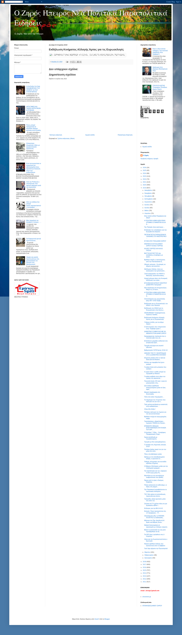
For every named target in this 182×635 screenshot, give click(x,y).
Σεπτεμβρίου (148, 199)
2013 (145, 576)
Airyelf (96, 619)
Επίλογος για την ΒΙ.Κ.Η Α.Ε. (153, 508)
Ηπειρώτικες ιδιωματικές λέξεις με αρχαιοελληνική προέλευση (33, 146)
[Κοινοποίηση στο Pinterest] (80, 62)
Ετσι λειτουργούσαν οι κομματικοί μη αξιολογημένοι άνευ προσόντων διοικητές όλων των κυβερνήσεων (33, 168)
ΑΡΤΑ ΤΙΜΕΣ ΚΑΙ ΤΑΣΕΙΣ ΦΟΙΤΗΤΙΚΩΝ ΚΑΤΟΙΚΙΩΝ (33, 108)
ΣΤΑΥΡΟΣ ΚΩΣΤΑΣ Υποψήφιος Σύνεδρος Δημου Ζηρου (160, 87)
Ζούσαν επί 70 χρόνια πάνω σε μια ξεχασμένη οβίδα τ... (155, 504)
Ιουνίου (147, 208)
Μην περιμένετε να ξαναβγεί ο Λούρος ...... (33, 221)
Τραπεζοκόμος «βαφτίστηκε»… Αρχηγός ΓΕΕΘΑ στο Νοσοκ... (155, 422)
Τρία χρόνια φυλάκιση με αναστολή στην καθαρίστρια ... (155, 405)
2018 (145, 561)
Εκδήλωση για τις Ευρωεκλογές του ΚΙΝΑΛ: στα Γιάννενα (156, 304)
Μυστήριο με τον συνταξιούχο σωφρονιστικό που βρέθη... (154, 476)
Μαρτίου (147, 552)
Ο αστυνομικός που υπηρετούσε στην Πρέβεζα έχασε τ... (155, 327)
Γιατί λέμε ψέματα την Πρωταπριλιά (156, 548)
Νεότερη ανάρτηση (56, 135)
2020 (145, 185)
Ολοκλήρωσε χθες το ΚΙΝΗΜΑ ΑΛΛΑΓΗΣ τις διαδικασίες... (154, 516)
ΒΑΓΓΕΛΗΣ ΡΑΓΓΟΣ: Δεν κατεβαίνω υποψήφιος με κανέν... (153, 255)
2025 (145, 170)
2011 (145, 582)
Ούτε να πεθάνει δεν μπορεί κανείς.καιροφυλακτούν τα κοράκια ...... (33, 204)
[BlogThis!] (73, 62)
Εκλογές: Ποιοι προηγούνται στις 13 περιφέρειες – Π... (155, 512)
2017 (145, 564)
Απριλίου (147, 213)
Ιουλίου (147, 205)
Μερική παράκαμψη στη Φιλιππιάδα (152, 393)
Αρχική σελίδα (90, 135)
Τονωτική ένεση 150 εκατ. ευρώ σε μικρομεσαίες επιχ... (155, 382)
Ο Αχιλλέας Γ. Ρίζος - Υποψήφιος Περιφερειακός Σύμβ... (155, 433)
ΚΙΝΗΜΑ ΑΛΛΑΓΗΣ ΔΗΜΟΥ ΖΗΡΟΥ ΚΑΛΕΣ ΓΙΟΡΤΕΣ (153, 245)
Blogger (107, 619)
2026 (145, 167)
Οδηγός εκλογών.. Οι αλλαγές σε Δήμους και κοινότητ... (155, 265)
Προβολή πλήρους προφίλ (149, 159)
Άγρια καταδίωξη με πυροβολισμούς (150, 438)
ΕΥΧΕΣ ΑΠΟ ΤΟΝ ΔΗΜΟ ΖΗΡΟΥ (155, 241)
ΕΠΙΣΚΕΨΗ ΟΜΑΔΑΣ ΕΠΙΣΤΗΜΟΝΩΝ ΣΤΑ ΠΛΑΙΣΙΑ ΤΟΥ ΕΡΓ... (155, 428)
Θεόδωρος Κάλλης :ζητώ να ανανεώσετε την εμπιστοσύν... (155, 270)
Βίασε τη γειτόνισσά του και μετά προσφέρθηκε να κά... (155, 530)
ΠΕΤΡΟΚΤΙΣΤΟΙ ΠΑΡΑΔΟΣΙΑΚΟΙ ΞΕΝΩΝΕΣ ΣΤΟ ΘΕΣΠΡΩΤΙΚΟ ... (155, 236)
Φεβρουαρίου (149, 555)
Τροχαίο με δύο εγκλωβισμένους (155, 442)
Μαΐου (146, 210)
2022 (145, 179)
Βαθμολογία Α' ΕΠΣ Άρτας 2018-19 (156, 350)
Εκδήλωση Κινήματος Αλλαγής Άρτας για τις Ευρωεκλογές (154, 318)
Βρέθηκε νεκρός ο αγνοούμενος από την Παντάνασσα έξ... (154, 260)
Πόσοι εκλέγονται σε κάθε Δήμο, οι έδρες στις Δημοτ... (155, 486)
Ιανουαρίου (148, 558)
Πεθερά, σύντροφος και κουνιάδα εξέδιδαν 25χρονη (155, 462)
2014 (145, 573)
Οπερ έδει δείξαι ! (150, 409)
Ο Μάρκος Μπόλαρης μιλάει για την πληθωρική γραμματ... (156, 467)
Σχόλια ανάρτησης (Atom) (66, 138)
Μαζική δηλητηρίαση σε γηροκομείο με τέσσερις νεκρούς (155, 526)
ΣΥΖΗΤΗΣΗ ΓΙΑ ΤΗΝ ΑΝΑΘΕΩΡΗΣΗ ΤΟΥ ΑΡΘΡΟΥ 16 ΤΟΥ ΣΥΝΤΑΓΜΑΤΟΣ (33, 89)
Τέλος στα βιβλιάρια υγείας (153, 454)
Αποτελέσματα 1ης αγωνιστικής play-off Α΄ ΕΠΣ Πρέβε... (154, 299)
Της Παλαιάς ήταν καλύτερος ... (154, 227)
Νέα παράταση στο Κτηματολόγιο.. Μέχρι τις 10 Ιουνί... (155, 288)
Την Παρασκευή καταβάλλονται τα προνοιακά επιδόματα (155, 490)
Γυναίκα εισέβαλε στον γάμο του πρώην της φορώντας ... (154, 377)
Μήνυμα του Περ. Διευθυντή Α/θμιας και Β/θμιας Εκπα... (154, 521)
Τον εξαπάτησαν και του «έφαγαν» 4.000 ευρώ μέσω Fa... (155, 472)
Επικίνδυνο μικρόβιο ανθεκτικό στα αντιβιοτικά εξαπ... (156, 342)
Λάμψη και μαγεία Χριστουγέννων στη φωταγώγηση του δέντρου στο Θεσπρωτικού (32, 260)
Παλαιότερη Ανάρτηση (125, 135)
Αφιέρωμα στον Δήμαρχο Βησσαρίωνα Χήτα (160, 69)
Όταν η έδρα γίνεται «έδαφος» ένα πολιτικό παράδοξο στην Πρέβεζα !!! (160, 51)
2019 (145, 188)
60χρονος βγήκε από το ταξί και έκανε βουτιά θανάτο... (154, 358)
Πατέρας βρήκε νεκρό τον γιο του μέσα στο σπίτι (155, 450)
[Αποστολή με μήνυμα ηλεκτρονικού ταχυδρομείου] (71, 62)
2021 (145, 182)
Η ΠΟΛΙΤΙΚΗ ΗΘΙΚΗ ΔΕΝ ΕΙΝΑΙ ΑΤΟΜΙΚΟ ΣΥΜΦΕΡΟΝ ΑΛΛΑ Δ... (155, 222)
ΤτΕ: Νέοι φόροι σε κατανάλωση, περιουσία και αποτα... (155, 495)
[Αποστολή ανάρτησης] (67, 61)
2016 (145, 567)
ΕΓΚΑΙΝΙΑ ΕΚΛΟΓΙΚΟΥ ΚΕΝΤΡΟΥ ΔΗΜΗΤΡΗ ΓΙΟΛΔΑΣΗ (155, 284)
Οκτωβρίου (148, 196)
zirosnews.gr (146, 597)
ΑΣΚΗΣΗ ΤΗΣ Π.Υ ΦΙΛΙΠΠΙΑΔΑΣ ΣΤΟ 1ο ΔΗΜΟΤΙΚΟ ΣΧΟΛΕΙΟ (155, 354)
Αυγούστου (148, 202)
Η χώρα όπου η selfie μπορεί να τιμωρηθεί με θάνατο (154, 372)
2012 (145, 579)
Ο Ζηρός (146, 155)
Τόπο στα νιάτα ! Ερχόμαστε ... (154, 397)
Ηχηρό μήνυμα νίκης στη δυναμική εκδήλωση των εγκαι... (155, 279)
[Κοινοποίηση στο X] (76, 62)
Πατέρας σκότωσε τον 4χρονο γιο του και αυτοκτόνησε (155, 413)
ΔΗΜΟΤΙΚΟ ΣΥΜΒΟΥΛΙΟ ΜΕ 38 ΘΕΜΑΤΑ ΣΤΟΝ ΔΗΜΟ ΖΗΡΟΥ (155, 332)
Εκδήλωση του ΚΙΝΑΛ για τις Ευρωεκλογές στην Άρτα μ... (154, 309)
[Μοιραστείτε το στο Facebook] (78, 62)
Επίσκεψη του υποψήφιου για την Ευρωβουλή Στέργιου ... (155, 231)
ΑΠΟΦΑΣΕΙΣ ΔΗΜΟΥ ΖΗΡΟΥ (152, 606)
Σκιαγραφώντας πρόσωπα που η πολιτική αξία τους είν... (155, 337)
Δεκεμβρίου (148, 190)
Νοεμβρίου (148, 193)
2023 (145, 176)
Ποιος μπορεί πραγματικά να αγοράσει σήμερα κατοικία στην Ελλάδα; (33, 127)
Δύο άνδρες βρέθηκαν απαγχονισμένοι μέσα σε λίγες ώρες (155, 387)
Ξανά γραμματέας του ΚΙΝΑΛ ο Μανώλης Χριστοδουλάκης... (154, 274)
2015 (145, 570)
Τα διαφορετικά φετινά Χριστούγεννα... (33, 239)
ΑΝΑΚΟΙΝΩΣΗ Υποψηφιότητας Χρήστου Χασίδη (154, 313)
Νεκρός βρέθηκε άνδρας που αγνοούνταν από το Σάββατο (154, 544)
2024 (145, 173)
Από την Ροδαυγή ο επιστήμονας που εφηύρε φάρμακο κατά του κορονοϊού (33, 184)
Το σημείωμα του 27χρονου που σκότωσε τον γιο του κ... (155, 400)
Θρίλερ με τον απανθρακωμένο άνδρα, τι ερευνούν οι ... (154, 458)
